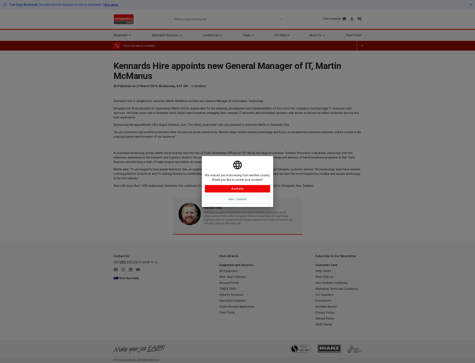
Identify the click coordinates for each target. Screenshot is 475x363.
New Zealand (237, 199)
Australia (237, 188)
